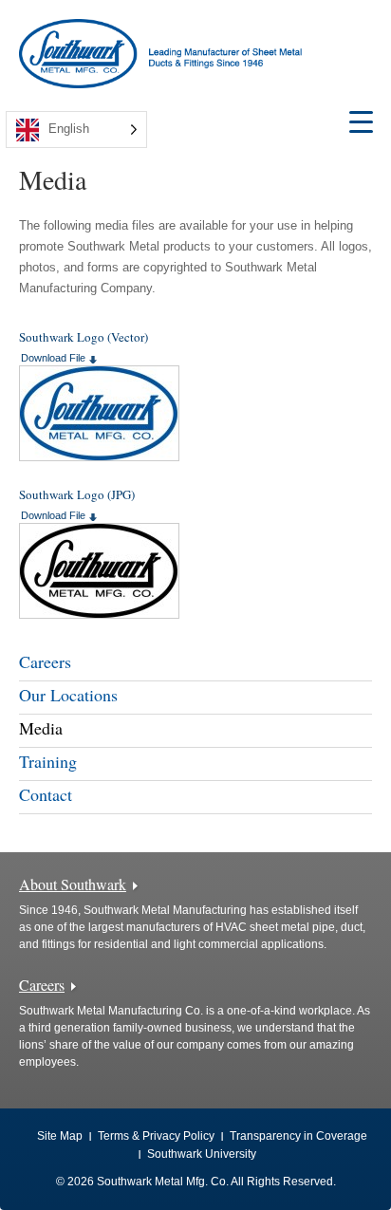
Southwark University (201, 1154)
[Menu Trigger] (361, 121)
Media (41, 728)
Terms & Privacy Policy (156, 1136)
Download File (53, 357)
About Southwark (72, 884)
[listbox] (76, 129)
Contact (45, 794)
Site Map (60, 1136)
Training (48, 761)
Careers (45, 661)
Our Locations (68, 694)
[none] (76, 129)
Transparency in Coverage (298, 1136)
